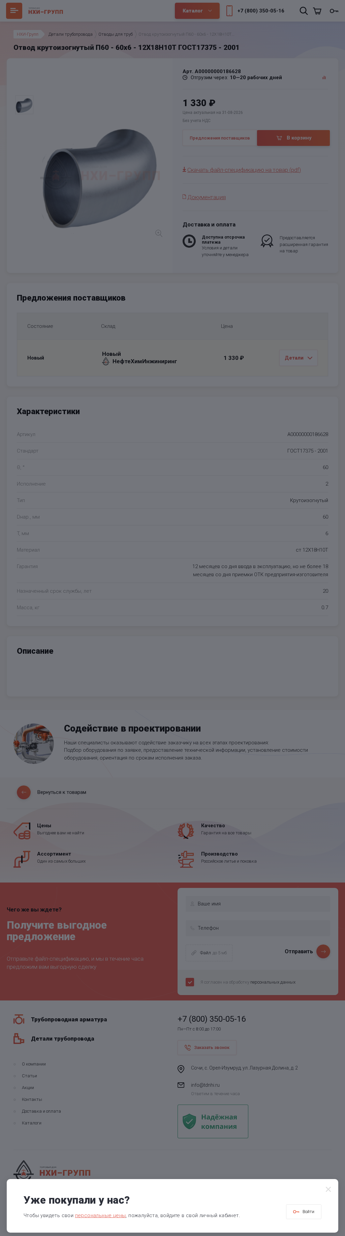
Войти (308, 1211)
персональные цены (100, 1215)
